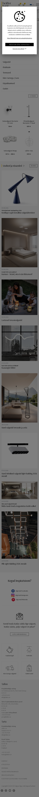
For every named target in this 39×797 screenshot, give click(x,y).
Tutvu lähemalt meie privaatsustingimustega (19, 38)
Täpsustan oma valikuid (18, 48)
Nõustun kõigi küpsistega (19, 44)
